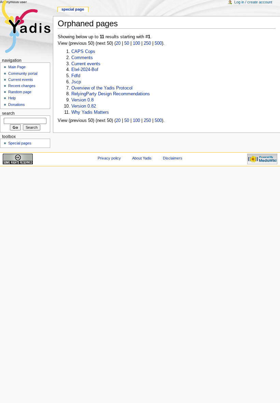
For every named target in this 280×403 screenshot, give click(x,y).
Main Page (17, 67)
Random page (19, 92)
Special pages (19, 143)
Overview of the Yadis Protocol (101, 88)
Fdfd (75, 75)
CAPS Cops (83, 51)
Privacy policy (109, 158)
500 (158, 43)
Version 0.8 (82, 100)
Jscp (76, 82)
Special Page (72, 9)
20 (118, 43)
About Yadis (142, 158)
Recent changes (22, 86)
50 (126, 43)
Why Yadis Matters (90, 112)
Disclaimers (172, 158)
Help (12, 98)
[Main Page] (26, 26)
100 (136, 43)
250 (147, 43)
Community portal (22, 73)
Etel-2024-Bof (84, 69)
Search (8, 113)
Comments (82, 57)
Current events (85, 63)
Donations (16, 104)
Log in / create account (253, 2)
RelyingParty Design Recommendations (110, 94)
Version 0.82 (83, 106)
